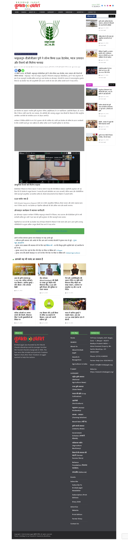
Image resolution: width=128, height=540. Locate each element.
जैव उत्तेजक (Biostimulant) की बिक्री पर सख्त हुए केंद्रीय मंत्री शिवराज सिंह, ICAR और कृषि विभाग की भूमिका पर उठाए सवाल (49, 284)
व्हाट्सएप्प (21, 243)
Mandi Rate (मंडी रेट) (79, 421)
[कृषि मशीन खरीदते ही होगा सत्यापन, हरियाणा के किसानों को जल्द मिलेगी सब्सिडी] (91, 26)
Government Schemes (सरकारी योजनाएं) (78, 436)
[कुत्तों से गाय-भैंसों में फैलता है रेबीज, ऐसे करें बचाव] (91, 139)
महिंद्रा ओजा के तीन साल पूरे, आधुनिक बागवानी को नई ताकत (106, 38)
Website (75, 510)
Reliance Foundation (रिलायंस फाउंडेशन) (79, 465)
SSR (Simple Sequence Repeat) (40, 67)
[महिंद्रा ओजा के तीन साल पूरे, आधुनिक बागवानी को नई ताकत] (91, 41)
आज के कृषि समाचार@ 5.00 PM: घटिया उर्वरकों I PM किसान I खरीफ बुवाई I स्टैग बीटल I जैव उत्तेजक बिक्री (23, 283)
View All (112, 16)
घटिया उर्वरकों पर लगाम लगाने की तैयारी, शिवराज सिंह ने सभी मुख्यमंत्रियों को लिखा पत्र (23, 316)
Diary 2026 (76, 502)
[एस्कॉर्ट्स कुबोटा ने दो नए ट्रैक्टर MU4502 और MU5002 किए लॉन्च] (91, 74)
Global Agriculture (73, 253)
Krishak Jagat (76, 67)
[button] (36, 12)
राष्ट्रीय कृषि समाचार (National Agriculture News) (26, 54)
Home (17, 12)
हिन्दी (98, 5)
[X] (19, 70)
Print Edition (77, 514)
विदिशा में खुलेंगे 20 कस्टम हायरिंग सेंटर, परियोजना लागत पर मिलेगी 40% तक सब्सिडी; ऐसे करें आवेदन (106, 54)
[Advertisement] (49, 97)
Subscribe (69, 12)
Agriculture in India (79, 364)
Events (60, 12)
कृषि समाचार (52, 67)
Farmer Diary (77, 519)
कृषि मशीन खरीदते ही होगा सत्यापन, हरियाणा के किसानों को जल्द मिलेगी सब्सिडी (106, 23)
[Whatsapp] (22, 70)
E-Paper (60, 250)
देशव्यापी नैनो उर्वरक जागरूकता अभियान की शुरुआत (51, 231)
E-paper (42, 12)
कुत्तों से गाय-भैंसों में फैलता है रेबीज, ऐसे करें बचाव (106, 136)
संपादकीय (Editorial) (79, 472)
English (94, 5)
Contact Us (92, 12)
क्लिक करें (49, 245)
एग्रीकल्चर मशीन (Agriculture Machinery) (77, 446)
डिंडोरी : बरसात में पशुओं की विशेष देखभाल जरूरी (106, 123)
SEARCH (23, 12)
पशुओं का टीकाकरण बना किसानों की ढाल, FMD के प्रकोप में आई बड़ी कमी (105, 92)
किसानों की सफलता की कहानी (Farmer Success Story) (79, 455)
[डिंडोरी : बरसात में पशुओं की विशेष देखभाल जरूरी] (91, 126)
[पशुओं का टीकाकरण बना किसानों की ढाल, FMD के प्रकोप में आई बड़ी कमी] (91, 95)
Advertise (80, 12)
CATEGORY (51, 12)
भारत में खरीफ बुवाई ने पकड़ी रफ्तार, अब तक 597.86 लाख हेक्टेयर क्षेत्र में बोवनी (74, 316)
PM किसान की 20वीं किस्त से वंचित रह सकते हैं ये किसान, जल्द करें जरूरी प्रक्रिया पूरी (49, 316)
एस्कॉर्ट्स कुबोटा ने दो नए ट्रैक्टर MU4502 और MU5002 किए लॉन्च (105, 70)
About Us (32, 12)
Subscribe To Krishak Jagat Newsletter (77, 488)
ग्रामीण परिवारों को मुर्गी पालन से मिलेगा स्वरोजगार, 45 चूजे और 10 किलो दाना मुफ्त (106, 108)
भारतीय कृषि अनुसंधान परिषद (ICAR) (63, 67)
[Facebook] (16, 70)
